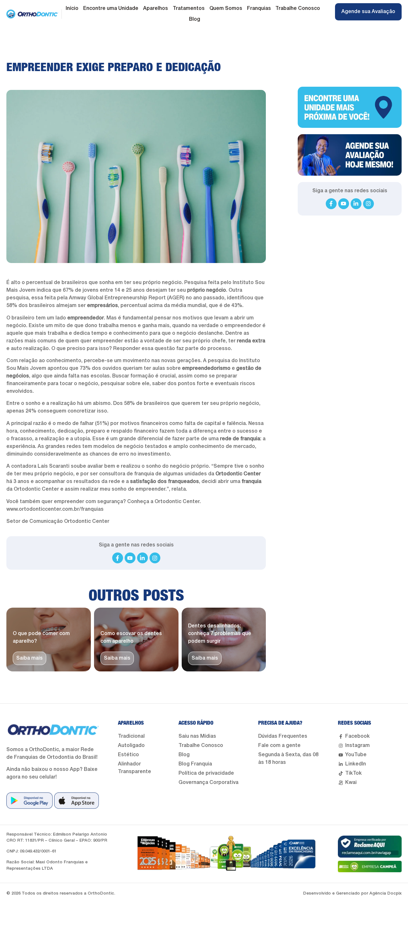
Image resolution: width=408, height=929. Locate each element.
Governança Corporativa (208, 782)
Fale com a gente (279, 745)
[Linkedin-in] (142, 557)
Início (72, 8)
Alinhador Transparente (134, 768)
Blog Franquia (195, 764)
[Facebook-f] (117, 557)
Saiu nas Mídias (197, 736)
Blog (194, 19)
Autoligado (131, 745)
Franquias (259, 8)
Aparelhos (155, 8)
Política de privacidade (206, 773)
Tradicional (131, 736)
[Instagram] (154, 557)
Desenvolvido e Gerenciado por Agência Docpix (352, 893)
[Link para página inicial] (32, 14)
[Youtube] (130, 557)
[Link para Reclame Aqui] (370, 847)
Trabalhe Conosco (297, 8)
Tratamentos (189, 8)
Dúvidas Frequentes (282, 736)
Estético (128, 755)
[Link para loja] (29, 800)
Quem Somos (225, 8)
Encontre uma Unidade (110, 8)
